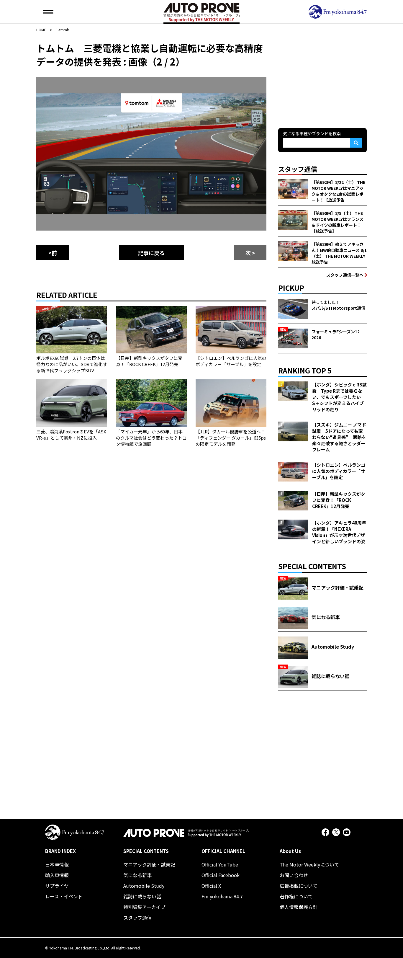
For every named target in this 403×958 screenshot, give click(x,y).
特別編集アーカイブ (144, 906)
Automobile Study (143, 885)
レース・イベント (64, 896)
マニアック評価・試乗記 (149, 864)
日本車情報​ (57, 864)
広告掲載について (298, 885)
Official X (211, 885)
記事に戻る (151, 253)
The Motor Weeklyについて (309, 864)
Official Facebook (221, 875)
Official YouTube (220, 864)
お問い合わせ (294, 875)
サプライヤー (59, 885)
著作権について (296, 896)
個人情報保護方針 (298, 906)
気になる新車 (137, 875)
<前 (52, 253)
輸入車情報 (57, 875)
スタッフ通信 (137, 917)
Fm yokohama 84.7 (222, 896)
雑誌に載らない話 (142, 896)
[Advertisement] (322, 78)
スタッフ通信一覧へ (344, 275)
